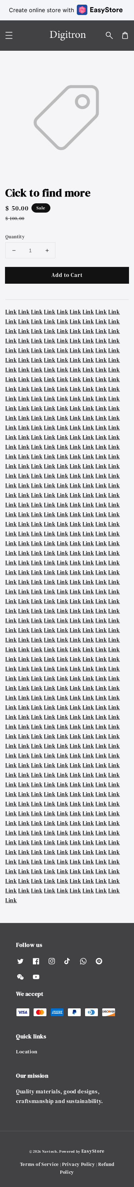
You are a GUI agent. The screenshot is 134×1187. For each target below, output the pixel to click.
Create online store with (41, 10)
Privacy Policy (78, 1164)
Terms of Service (39, 1164)
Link (11, 312)
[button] (109, 35)
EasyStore (93, 1151)
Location (27, 1051)
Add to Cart (67, 275)
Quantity (15, 237)
